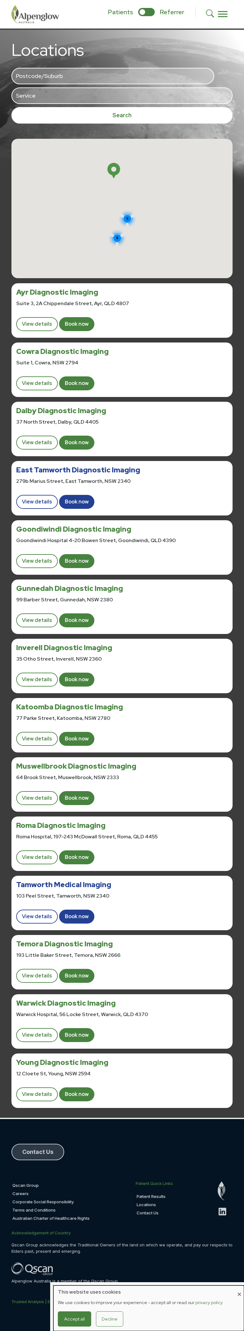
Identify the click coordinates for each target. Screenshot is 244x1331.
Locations (146, 1204)
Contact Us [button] (37, 1152)
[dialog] (148, 1308)
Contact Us (148, 1212)
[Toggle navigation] (222, 14)
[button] (114, 170)
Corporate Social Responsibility (43, 1201)
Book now (77, 324)
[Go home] (225, 1190)
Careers (20, 1193)
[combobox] (112, 76)
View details (37, 324)
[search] (212, 14)
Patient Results (151, 1196)
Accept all (74, 1319)
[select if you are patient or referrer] (146, 12)
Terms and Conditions (34, 1210)
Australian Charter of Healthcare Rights (51, 1218)
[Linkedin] (225, 1211)
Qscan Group (25, 1185)
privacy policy (209, 1302)
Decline (110, 1319)
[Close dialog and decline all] (239, 1289)
